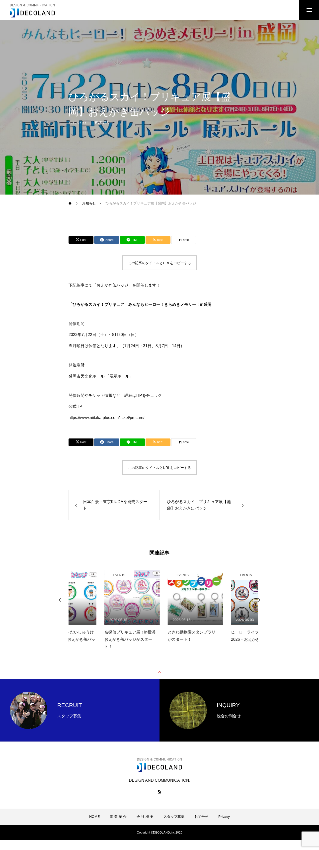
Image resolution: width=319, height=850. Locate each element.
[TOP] (159, 671)
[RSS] (159, 791)
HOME (94, 817)
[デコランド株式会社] (32, 9)
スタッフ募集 (173, 817)
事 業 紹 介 (118, 817)
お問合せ (201, 817)
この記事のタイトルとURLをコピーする (159, 263)
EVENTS (102, 123)
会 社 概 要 (145, 817)
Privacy (224, 817)
